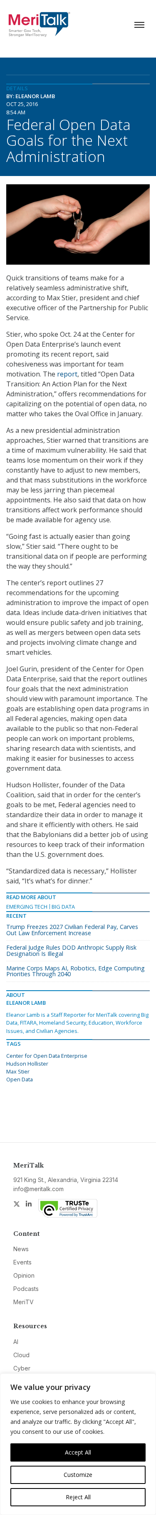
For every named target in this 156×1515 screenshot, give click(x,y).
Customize (78, 1475)
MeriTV (23, 1301)
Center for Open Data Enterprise (46, 1055)
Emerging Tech (26, 906)
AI (15, 1341)
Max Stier (18, 1071)
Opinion (24, 1275)
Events (22, 1262)
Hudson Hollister (27, 1063)
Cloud (21, 1354)
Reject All (78, 1497)
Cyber (21, 1368)
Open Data (19, 1079)
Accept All (78, 1452)
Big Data (63, 906)
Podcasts (26, 1288)
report (67, 374)
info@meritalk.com (38, 1188)
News (21, 1248)
